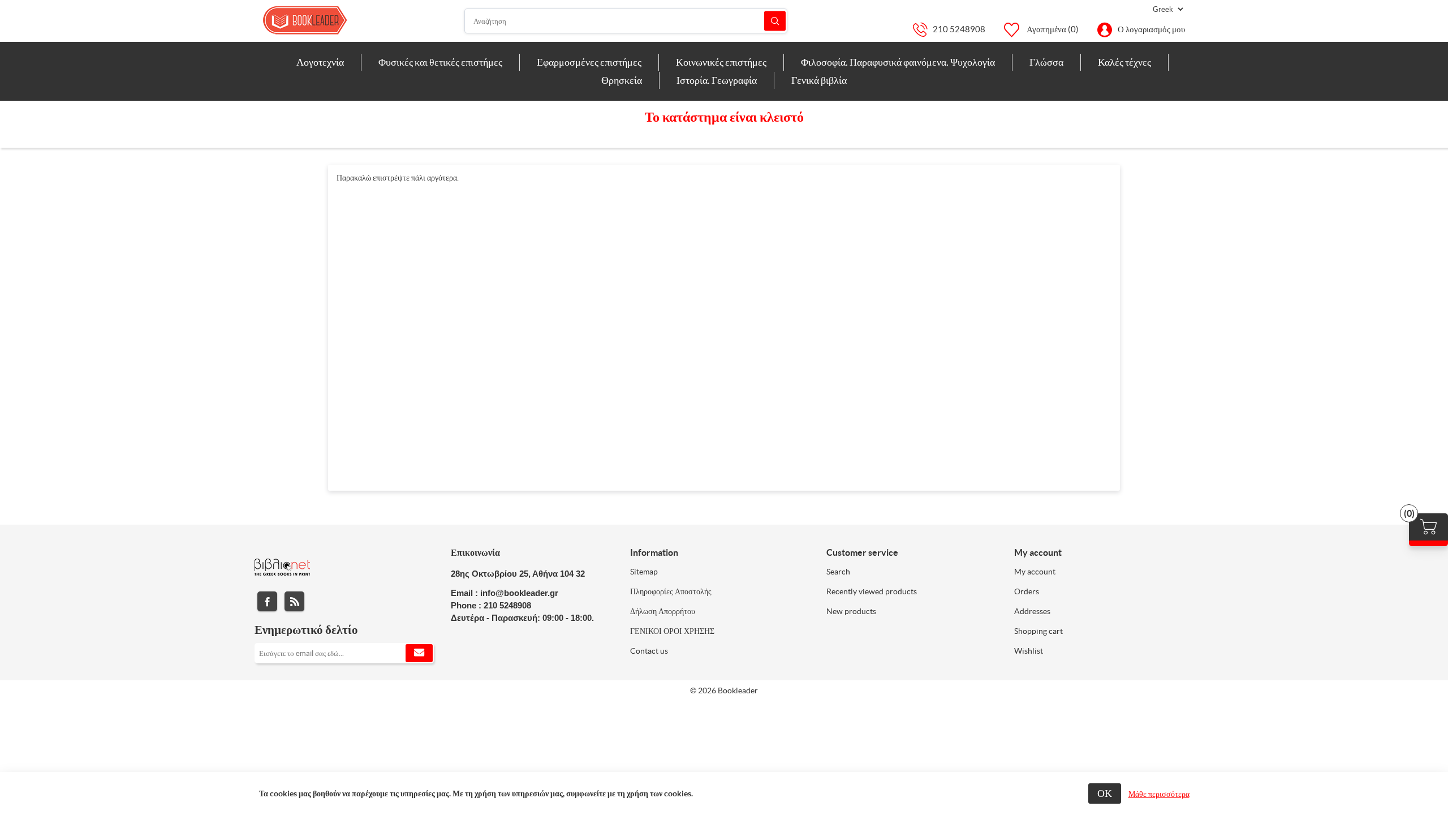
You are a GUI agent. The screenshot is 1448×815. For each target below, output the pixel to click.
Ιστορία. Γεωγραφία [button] (716, 80)
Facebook (267, 601)
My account (1034, 571)
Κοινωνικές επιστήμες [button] (721, 62)
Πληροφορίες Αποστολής (671, 591)
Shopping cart (1038, 631)
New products (851, 611)
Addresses (1032, 611)
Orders (1026, 591)
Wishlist (1028, 650)
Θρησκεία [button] (621, 80)
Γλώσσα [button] (1046, 62)
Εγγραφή (419, 653)
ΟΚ (1104, 793)
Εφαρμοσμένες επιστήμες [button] (589, 62)
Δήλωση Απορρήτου (662, 611)
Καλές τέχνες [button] (1124, 62)
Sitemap (644, 571)
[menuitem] (320, 62)
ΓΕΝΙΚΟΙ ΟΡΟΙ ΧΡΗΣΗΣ (672, 631)
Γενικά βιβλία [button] (819, 80)
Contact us (649, 650)
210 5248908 (959, 29)
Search (838, 571)
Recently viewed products (871, 591)
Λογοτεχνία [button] (320, 62)
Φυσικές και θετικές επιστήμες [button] (440, 62)
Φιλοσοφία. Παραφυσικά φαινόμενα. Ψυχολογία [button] (898, 62)
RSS (294, 601)
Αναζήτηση (775, 21)
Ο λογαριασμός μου (1151, 29)
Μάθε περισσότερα (1159, 794)
